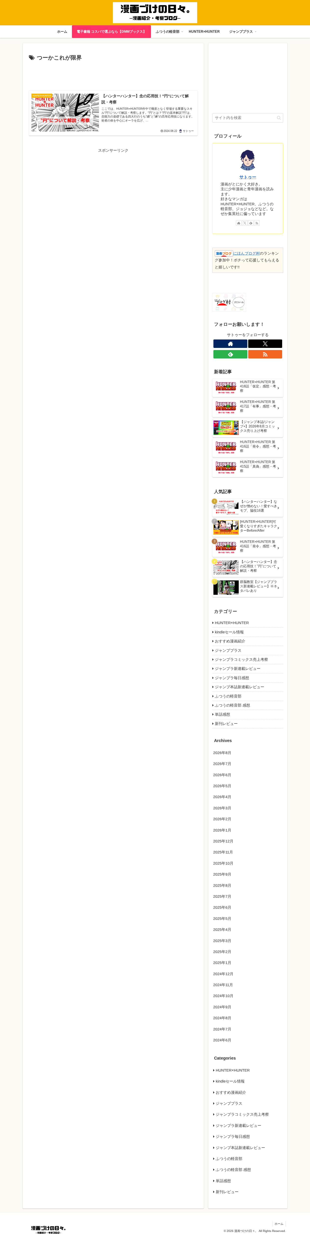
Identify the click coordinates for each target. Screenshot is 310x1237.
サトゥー (247, 177)
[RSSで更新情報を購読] (257, 223)
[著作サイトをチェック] (238, 223)
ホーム (279, 1223)
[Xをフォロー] (245, 223)
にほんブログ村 (246, 253)
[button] (279, 117)
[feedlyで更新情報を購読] (250, 223)
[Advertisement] (113, 74)
